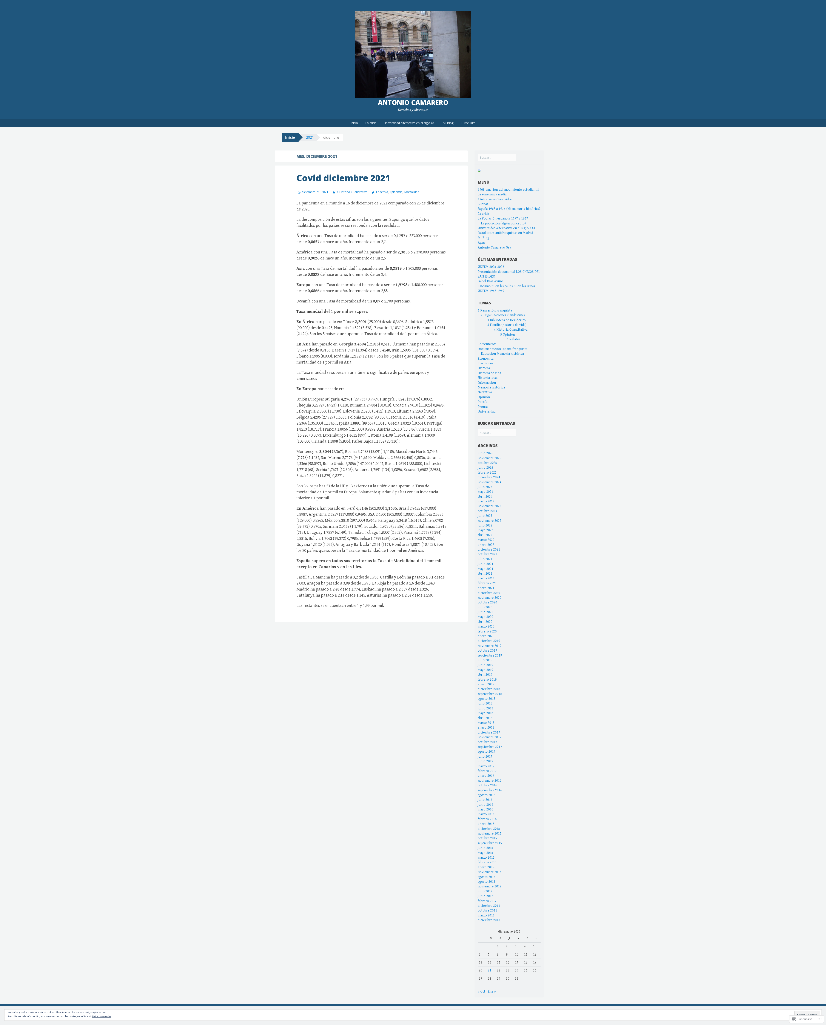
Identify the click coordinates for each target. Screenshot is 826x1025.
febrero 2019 (487, 680)
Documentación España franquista (502, 349)
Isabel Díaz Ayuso (490, 281)
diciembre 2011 (489, 906)
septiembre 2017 (490, 747)
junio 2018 (485, 708)
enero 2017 (486, 776)
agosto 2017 (486, 752)
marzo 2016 (486, 814)
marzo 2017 (486, 766)
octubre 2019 (487, 651)
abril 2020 (485, 622)
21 (489, 970)
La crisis (370, 123)
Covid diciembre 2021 (343, 178)
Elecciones (485, 363)
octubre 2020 (487, 602)
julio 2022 (485, 525)
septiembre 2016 (490, 790)
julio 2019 (485, 660)
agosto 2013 (486, 882)
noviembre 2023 (489, 506)
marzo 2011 (486, 915)
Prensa (483, 407)
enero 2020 (486, 636)
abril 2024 (485, 497)
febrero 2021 (487, 583)
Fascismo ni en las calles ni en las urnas (506, 286)
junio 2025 (485, 468)
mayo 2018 (485, 713)
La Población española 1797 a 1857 (503, 218)
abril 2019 (485, 675)
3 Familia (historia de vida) (506, 325)
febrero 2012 (487, 901)
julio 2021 (485, 559)
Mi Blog (448, 123)
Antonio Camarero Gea (494, 248)
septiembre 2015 (490, 843)
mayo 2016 (485, 809)
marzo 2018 (486, 723)
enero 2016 (486, 824)
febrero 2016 (487, 819)
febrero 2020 (487, 631)
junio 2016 (485, 805)
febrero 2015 (487, 862)
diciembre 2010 (489, 920)
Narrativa (485, 392)
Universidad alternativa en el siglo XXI (409, 123)
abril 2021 (485, 574)
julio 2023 (485, 516)
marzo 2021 (486, 578)
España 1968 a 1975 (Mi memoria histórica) (509, 209)
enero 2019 (486, 684)
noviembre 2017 (489, 737)
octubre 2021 (487, 554)
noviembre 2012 (489, 886)
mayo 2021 (485, 569)
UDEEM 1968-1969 (491, 291)
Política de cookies (101, 1016)
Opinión (484, 397)
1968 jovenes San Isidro (495, 199)
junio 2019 (485, 665)
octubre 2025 (487, 463)
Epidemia (396, 192)
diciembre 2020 (489, 593)
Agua (481, 243)
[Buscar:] (497, 158)
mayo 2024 (485, 492)
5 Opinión (507, 335)
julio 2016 (485, 800)
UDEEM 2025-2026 (491, 267)
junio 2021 (485, 564)
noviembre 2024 (489, 482)
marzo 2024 (486, 501)
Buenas (483, 204)
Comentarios (487, 344)
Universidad (486, 412)
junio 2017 (485, 761)
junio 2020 (485, 612)
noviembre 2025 (489, 458)
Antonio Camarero (413, 102)
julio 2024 (485, 487)
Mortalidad (411, 192)
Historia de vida (489, 373)
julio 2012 (485, 891)
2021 (310, 137)
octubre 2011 (487, 910)
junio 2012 (485, 896)
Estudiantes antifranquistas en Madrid (505, 233)
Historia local (488, 378)
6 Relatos (513, 339)
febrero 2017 (487, 771)
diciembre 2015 (489, 829)
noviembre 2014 (489, 872)
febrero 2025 (487, 473)
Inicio (354, 123)
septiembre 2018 (490, 694)
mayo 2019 (485, 670)
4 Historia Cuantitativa (352, 192)
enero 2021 (486, 588)
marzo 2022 (486, 540)
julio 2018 (485, 703)
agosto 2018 (486, 699)
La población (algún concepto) (503, 223)
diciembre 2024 (489, 477)
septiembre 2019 (490, 656)
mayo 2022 (485, 530)
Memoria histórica (491, 387)
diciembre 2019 (489, 641)
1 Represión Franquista (495, 310)
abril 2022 (485, 535)
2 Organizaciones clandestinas (503, 315)
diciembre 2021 (489, 550)
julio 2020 (485, 607)
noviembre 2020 (489, 598)
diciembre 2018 (489, 689)
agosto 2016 (486, 795)
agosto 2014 (486, 877)
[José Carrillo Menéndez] (479, 170)
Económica (485, 359)
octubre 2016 (487, 785)
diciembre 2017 (489, 732)
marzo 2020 (486, 627)
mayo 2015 (485, 853)
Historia (484, 368)
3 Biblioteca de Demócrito (506, 320)
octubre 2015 (487, 838)
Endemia (382, 192)
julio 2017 (485, 757)
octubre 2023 (487, 511)
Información (487, 383)
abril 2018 (485, 718)
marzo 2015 (486, 858)
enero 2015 (486, 867)
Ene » (492, 992)
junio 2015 (485, 848)
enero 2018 (486, 728)
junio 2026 (485, 453)
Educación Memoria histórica (502, 354)
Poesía (482, 402)
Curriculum (468, 123)
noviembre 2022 (489, 521)
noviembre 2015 (489, 834)
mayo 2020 (485, 617)
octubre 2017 (487, 742)
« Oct (481, 992)
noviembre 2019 (489, 646)
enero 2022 (486, 545)
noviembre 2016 (489, 781)
